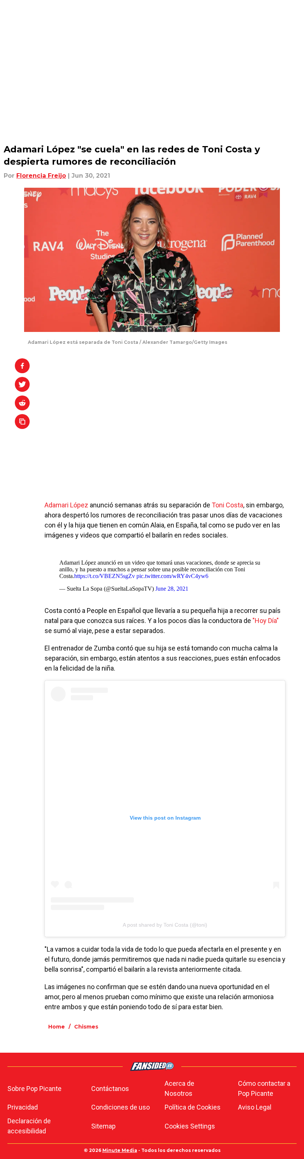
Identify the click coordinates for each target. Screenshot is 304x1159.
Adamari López (66, 505)
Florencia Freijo (41, 175)
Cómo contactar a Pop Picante (264, 1088)
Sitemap (103, 1126)
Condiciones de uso (120, 1107)
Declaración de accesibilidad (29, 1126)
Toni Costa (227, 505)
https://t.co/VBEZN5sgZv (104, 576)
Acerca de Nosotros (179, 1088)
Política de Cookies (193, 1107)
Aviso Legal (254, 1107)
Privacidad (22, 1107)
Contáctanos (110, 1088)
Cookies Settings (190, 1126)
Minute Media (119, 1150)
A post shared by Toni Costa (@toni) (165, 925)
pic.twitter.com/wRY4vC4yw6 (172, 576)
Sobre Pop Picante (34, 1088)
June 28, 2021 (171, 588)
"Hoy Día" (265, 620)
